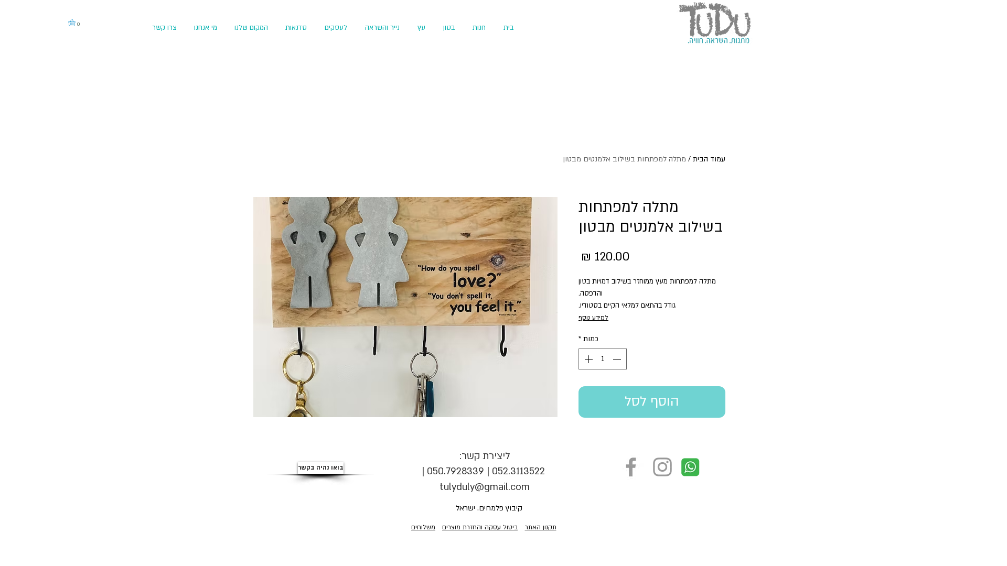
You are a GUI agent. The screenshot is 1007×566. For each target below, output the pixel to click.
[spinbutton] (602, 359)
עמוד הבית (709, 159)
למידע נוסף (593, 317)
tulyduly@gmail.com (485, 487)
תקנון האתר (540, 527)
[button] (76, 22)
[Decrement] (617, 359)
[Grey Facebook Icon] (631, 467)
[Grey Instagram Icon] (662, 467)
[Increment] (587, 359)
